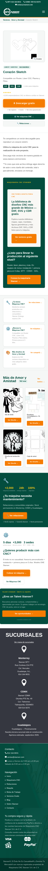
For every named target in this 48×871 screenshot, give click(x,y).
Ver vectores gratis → (23, 238)
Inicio (9, 776)
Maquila (10, 788)
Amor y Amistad (17, 20)
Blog (8, 800)
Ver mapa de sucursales (24, 642)
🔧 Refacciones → (24, 123)
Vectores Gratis (13, 796)
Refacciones (12, 784)
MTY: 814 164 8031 (14, 2)
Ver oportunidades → (24, 614)
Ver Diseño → (13, 420)
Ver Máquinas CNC (13, 582)
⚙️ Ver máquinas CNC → (24, 117)
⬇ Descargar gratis (24, 103)
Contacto (10, 808)
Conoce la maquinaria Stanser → (20, 279)
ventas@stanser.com (25, 5)
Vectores (6, 20)
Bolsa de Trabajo (13, 792)
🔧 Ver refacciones (15, 515)
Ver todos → (41, 380)
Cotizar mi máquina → (16, 573)
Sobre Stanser (12, 804)
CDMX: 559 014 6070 (33, 2)
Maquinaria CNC (13, 780)
